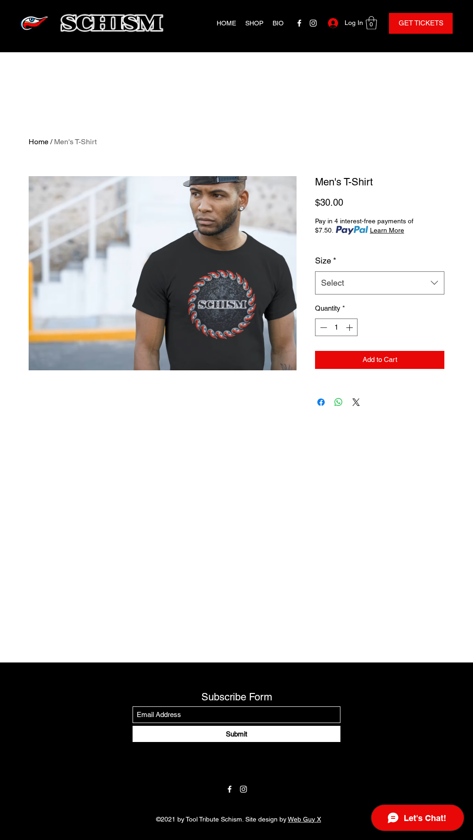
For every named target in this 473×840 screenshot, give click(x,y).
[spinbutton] (336, 327)
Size (325, 260)
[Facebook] (299, 23)
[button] (371, 23)
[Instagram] (313, 23)
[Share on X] (356, 402)
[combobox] (379, 282)
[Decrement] (322, 327)
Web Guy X (304, 819)
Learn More (387, 230)
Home (39, 141)
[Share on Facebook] (321, 402)
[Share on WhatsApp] (338, 402)
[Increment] (350, 327)
